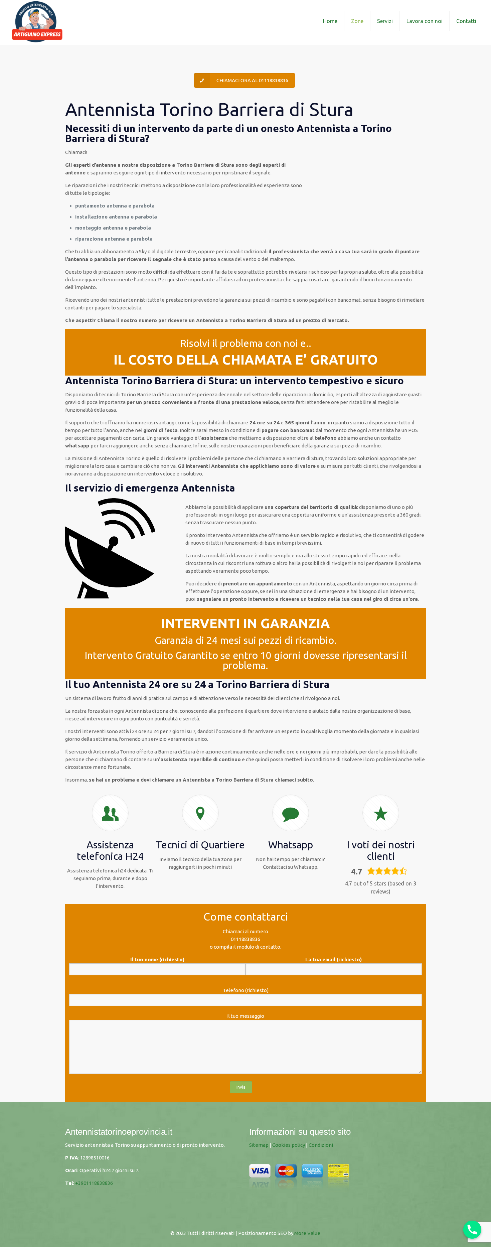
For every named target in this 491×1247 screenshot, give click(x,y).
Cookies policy (288, 1145)
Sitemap (259, 1145)
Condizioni (321, 1145)
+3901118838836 (94, 1183)
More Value (307, 1233)
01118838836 (245, 939)
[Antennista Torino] (37, 21)
